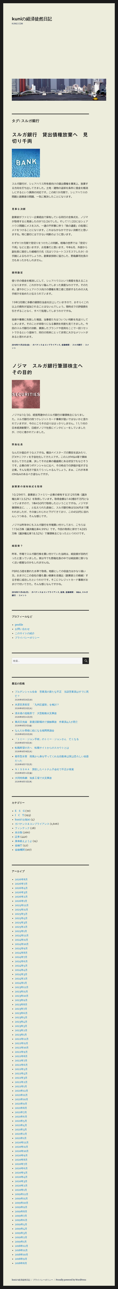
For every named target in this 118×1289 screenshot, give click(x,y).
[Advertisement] (59, 54)
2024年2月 (21, 978)
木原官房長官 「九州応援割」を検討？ (37, 704)
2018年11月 (21, 1250)
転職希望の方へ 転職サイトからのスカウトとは (42, 747)
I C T (19, 815)
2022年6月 (21, 1064)
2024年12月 (22, 935)
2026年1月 (21, 900)
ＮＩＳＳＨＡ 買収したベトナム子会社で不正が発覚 (44, 769)
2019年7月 (21, 1215)
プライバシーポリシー (27, 637)
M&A (78, 592)
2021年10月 (21, 1099)
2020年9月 (21, 1155)
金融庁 (18, 845)
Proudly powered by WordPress (71, 1280)
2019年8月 (21, 1211)
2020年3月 (21, 1181)
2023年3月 (21, 1026)
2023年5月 (21, 1017)
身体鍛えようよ (23, 841)
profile (19, 624)
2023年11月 (21, 991)
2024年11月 (21, 939)
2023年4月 (21, 1021)
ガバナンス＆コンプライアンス (46, 345)
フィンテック (22, 828)
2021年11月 (21, 1094)
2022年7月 (21, 1060)
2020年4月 (21, 1176)
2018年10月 (21, 1254)
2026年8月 (21, 879)
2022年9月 (21, 1051)
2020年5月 (21, 1172)
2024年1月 (21, 982)
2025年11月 (21, 909)
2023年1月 (21, 1034)
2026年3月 (21, 892)
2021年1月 (21, 1138)
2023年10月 (21, 995)
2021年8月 (21, 1107)
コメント (23, 595)
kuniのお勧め (22, 819)
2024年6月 (21, 961)
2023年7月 (21, 1008)
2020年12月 (22, 1142)
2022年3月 (21, 1077)
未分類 (18, 832)
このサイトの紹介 (25, 633)
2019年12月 (21, 1194)
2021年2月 (21, 1133)
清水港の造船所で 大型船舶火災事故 (36, 713)
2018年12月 (21, 1245)
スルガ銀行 (77, 345)
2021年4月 (21, 1125)
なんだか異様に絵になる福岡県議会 (34, 730)
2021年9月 (21, 1103)
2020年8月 (21, 1159)
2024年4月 (21, 969)
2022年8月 (21, 1056)
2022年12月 (22, 1038)
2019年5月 (21, 1224)
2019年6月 (21, 1220)
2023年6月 (21, 1013)
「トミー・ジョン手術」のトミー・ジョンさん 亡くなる (47, 739)
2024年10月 (22, 944)
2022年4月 (21, 1073)
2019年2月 (21, 1237)
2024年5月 (21, 965)
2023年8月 (21, 1004)
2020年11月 (21, 1146)
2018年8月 (21, 1263)
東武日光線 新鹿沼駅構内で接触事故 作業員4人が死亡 (46, 721)
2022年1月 (21, 1086)
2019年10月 (21, 1202)
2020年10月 (22, 1151)
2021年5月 (21, 1120)
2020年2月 (21, 1185)
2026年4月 (21, 888)
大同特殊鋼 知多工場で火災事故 (33, 777)
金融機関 (65, 345)
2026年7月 (21, 883)
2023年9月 (21, 1000)
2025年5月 (21, 913)
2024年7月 (21, 957)
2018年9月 (21, 1258)
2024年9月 (21, 948)
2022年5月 (21, 1069)
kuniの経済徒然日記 (32, 18)
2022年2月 (21, 1082)
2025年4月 (21, 918)
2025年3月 (21, 922)
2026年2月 (21, 896)
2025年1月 (21, 931)
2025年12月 (22, 905)
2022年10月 (22, 1047)
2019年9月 (21, 1207)
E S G (20, 810)
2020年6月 (21, 1168)
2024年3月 (21, 974)
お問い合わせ (22, 628)
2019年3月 (21, 1232)
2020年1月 (21, 1189)
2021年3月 (21, 1129)
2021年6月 (21, 1116)
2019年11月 (21, 1198)
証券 (62, 592)
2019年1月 (21, 1241)
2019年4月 (21, 1228)
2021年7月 (21, 1112)
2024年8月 (21, 952)
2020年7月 (21, 1163)
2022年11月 (21, 1043)
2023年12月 (21, 987)
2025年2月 (21, 926)
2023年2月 (21, 1030)
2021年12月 (21, 1090)
